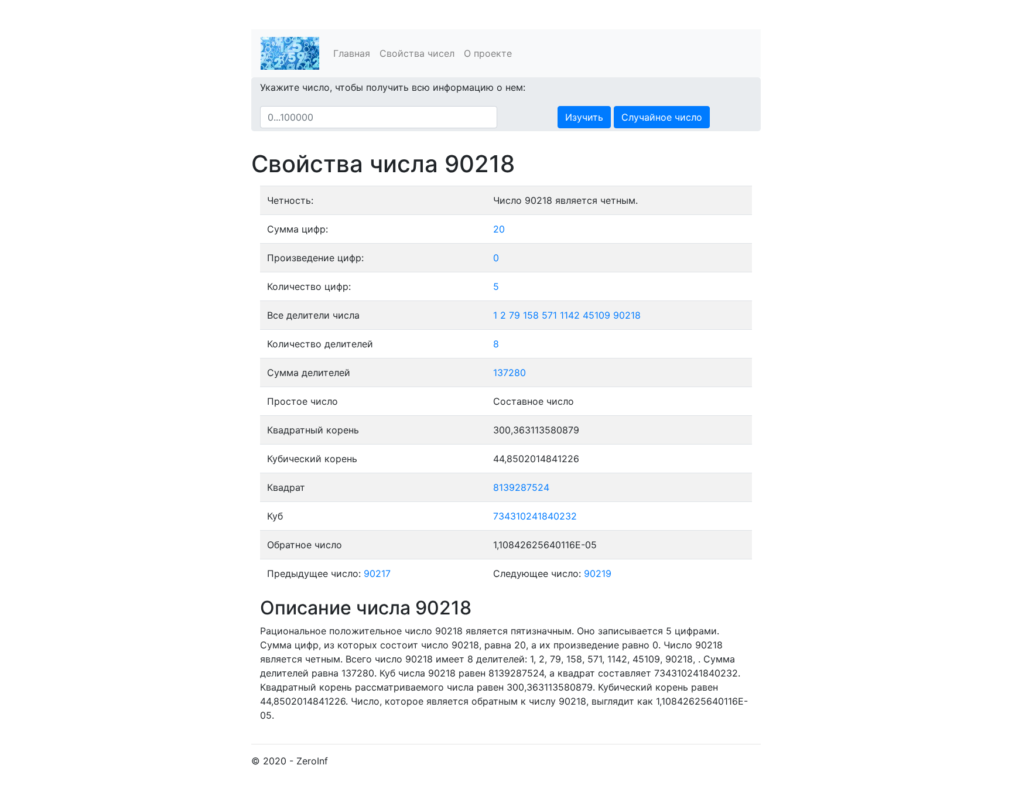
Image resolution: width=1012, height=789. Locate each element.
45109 (596, 315)
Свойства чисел (417, 53)
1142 (570, 315)
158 (531, 315)
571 (549, 315)
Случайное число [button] (661, 117)
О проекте (488, 53)
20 (499, 229)
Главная (351, 53)
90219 (597, 573)
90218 (627, 315)
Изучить (584, 117)
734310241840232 (535, 516)
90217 (377, 573)
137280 (509, 372)
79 (514, 315)
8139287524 (521, 487)
